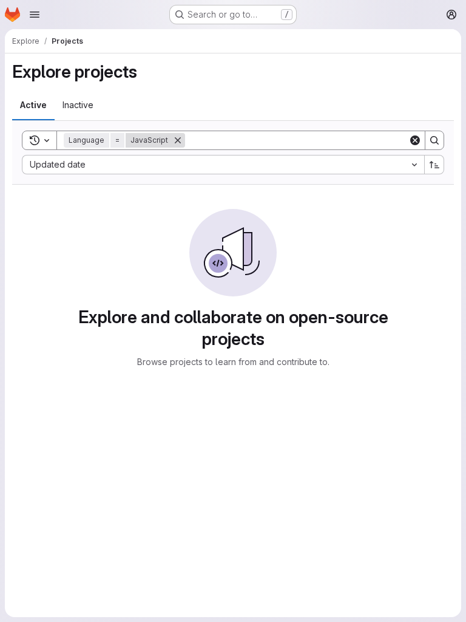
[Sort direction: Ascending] (434, 164)
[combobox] (223, 164)
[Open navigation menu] (34, 14)
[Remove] (178, 140)
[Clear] (415, 140)
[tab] (33, 105)
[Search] (434, 140)
